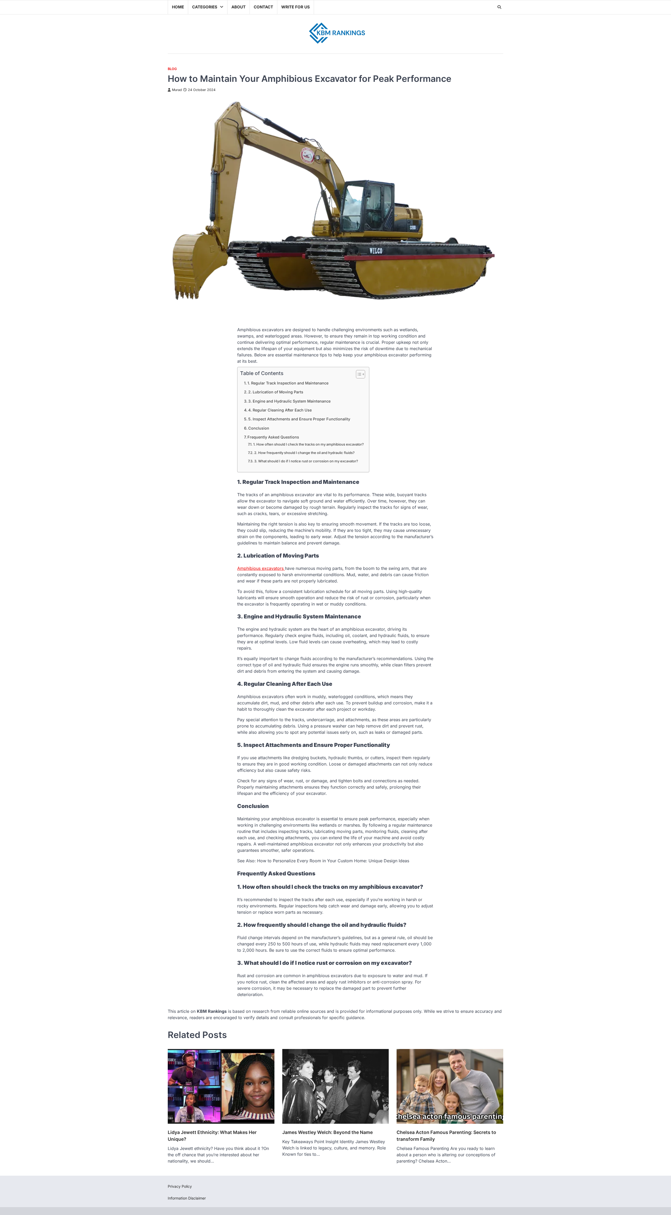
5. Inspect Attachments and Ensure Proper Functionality (299, 419)
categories (204, 6)
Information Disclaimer (187, 1198)
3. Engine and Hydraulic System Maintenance (289, 401)
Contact (263, 6)
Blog (172, 69)
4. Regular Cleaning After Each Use (280, 410)
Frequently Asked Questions (273, 437)
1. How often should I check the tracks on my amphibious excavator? (308, 444)
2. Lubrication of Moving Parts (275, 392)
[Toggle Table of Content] (358, 374)
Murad (177, 90)
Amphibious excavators (261, 568)
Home (178, 6)
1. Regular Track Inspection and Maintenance (287, 383)
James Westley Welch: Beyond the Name (327, 1132)
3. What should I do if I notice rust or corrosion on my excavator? (306, 461)
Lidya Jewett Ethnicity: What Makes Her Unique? (212, 1136)
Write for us (295, 6)
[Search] (499, 7)
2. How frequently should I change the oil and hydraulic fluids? (304, 453)
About (238, 6)
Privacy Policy (180, 1186)
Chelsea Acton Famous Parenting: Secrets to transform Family (446, 1136)
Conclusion (258, 428)
